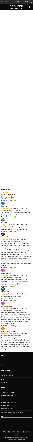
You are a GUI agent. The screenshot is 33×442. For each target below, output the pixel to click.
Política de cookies (7, 409)
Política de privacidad (7, 395)
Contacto (4, 382)
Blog (2, 379)
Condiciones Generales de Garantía (12, 412)
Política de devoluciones (8, 402)
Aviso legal (4, 399)
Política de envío (6, 405)
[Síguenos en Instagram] (2, 365)
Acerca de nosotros (7, 376)
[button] (2, 7)
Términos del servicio (7, 392)
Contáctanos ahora (17, 172)
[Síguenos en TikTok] (5, 365)
